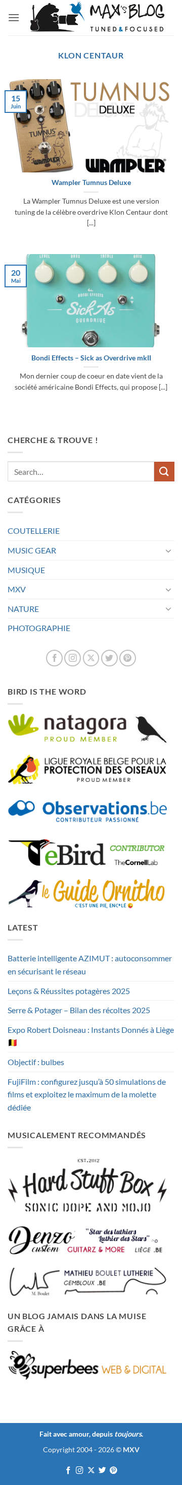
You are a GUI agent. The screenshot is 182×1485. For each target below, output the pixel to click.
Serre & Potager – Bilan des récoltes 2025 (79, 1010)
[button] (14, 17)
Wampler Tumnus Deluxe (91, 182)
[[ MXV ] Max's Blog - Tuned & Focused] (97, 17)
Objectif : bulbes (36, 1062)
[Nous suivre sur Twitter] (109, 658)
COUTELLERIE (34, 530)
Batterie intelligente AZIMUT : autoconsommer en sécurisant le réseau (90, 964)
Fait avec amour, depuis (90, 1434)
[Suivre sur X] (91, 658)
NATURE (23, 608)
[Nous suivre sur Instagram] (72, 658)
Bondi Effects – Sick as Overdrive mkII (91, 358)
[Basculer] (168, 550)
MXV (17, 589)
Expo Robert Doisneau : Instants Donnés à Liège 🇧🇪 (91, 1036)
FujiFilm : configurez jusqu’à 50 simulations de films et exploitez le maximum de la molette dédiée (87, 1094)
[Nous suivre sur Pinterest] (127, 658)
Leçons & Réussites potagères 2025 (69, 991)
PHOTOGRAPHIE (39, 628)
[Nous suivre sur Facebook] (54, 658)
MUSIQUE (26, 570)
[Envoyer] (164, 471)
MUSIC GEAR (32, 550)
